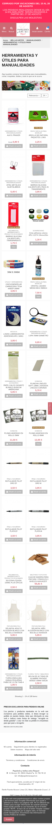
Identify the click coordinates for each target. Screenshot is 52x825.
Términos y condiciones (15, 760)
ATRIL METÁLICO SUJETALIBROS (13, 186)
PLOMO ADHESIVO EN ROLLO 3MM (13, 434)
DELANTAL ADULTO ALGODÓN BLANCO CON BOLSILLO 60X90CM (13, 630)
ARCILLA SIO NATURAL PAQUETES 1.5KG (38, 136)
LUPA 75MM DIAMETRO (38, 336)
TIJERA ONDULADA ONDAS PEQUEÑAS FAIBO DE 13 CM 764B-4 (14, 680)
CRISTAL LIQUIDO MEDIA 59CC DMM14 (38, 287)
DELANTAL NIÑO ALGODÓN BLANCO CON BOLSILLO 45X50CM (38, 630)
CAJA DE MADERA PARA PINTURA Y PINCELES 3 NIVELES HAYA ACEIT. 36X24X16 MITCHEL (38, 580)
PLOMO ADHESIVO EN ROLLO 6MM (38, 434)
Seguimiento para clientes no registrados (30, 747)
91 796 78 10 (40, 773)
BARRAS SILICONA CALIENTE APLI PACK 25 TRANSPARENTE (38, 187)
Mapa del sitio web (32, 750)
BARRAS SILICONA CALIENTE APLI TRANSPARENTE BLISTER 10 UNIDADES (13, 239)
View (14, 247)
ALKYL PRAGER (13, 135)
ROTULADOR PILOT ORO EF (13, 482)
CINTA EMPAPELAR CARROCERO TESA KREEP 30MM (13, 286)
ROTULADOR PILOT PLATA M (38, 530)
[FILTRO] (50, 413)
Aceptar (9, 819)
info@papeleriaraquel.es (27, 776)
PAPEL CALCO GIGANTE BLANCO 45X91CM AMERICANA (14, 387)
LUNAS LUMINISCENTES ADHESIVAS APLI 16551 (13, 335)
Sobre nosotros (16, 750)
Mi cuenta (8, 747)
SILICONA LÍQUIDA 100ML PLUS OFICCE (13, 581)
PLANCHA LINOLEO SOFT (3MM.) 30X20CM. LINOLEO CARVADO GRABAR (38, 387)
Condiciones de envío (35, 760)
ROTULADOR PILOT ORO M (38, 482)
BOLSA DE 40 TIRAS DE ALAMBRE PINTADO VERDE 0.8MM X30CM (38, 678)
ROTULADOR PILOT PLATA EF (13, 530)
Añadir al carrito (15, 146)
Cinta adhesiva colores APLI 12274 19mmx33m (38, 234)
